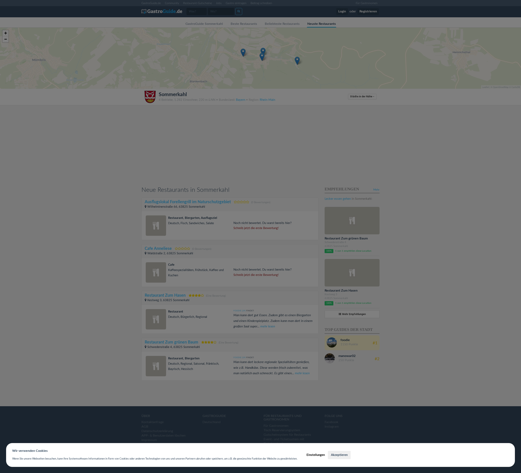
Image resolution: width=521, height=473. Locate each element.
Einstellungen (315, 455)
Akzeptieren (339, 455)
